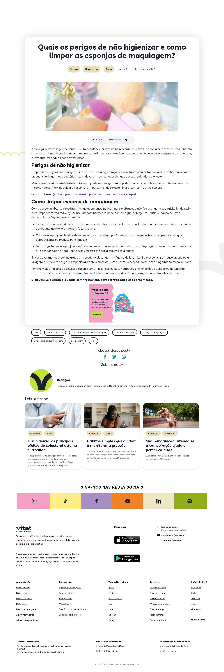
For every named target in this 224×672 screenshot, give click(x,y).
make (138, 149)
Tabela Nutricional (118, 582)
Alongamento (65, 598)
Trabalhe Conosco (171, 540)
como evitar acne (55, 332)
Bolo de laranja (157, 609)
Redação (123, 69)
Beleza (74, 69)
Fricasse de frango (158, 620)
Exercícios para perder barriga (73, 609)
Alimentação (23, 582)
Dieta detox (21, 604)
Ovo (110, 604)
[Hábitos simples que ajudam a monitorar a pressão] (112, 427)
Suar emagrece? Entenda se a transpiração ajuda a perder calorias (170, 445)
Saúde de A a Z (199, 582)
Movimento (170, 433)
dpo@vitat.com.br (168, 651)
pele (162, 172)
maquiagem (77, 340)
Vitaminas (196, 609)
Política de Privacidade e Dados (110, 646)
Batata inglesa (115, 598)
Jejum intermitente (25, 614)
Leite (110, 609)
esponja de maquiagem (154, 332)
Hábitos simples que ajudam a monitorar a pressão (112, 443)
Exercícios (195, 598)
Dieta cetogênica (24, 598)
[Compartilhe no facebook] (105, 357)
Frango (111, 620)
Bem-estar (91, 69)
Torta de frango (157, 614)
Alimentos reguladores (27, 620)
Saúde (49, 433)
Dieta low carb (23, 587)
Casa (109, 69)
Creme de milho (157, 598)
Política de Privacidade (106, 651)
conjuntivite (148, 183)
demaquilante (40, 217)
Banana (112, 614)
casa (36, 332)
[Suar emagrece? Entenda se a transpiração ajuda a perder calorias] (171, 427)
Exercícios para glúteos (70, 614)
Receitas (154, 582)
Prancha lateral (66, 593)
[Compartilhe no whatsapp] (124, 357)
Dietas (194, 604)
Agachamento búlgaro (70, 587)
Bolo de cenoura (157, 593)
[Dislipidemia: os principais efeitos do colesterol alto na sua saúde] (53, 427)
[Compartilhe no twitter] (114, 357)
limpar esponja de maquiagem (48, 340)
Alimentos (196, 587)
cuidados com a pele (124, 332)
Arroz (111, 587)
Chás (193, 593)
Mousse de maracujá (160, 604)
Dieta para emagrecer (26, 609)
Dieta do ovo (22, 593)
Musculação (65, 604)
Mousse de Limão (158, 587)
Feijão (111, 593)
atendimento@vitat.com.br (174, 535)
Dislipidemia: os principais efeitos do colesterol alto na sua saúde (52, 445)
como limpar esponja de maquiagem (89, 332)
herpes (46, 187)
